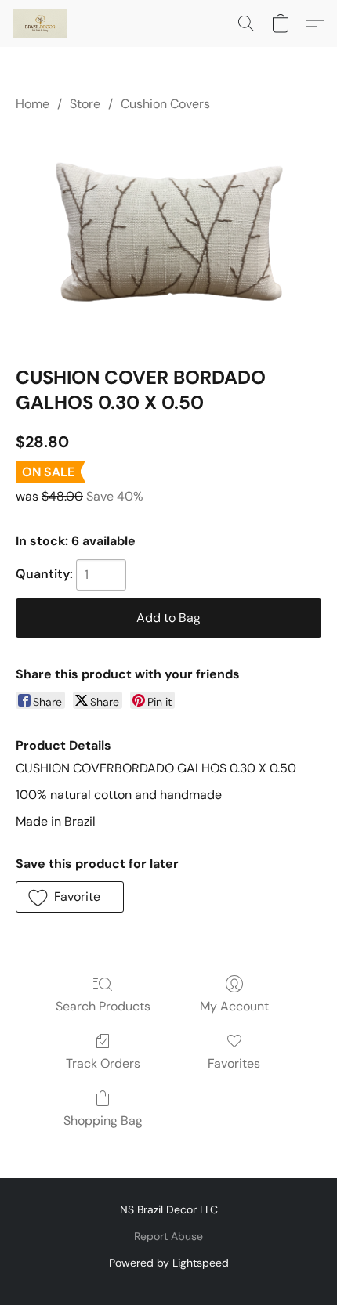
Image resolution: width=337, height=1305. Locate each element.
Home (32, 104)
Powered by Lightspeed (169, 1263)
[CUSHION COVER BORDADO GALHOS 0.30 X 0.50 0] (168, 236)
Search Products (103, 1006)
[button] (41, 23)
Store (85, 104)
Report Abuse (168, 1236)
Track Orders (103, 1063)
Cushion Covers (165, 104)
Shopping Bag (103, 1120)
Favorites (234, 1063)
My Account (234, 1006)
